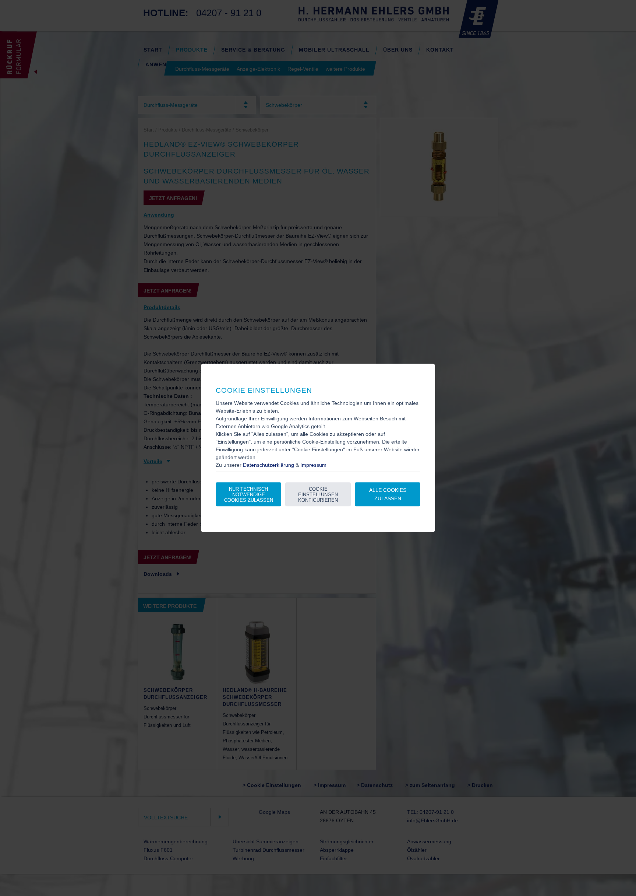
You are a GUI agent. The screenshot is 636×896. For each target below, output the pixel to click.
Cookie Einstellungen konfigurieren (318, 494)
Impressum (313, 465)
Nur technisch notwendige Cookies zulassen (248, 494)
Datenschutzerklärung (268, 465)
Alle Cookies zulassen (387, 494)
